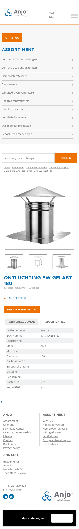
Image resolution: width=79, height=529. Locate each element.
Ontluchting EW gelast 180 (39, 170)
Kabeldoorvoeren (12, 109)
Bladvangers (9, 84)
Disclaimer (9, 444)
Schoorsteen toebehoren (17, 134)
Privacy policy (11, 448)
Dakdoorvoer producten (16, 125)
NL (51, 17)
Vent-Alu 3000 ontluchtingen (19, 59)
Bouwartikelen (51, 444)
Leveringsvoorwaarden (17, 432)
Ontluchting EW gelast (14, 170)
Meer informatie (18, 309)
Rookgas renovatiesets (15, 101)
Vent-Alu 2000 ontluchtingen (19, 67)
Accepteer (62, 518)
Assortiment (18, 167)
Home (7, 167)
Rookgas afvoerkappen (57, 440)
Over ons (8, 424)
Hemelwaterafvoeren (15, 76)
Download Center (13, 428)
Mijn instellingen (32, 518)
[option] (40, 213)
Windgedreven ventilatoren (18, 92)
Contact (7, 440)
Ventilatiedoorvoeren (15, 117)
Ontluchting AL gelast (59, 167)
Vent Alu (48, 421)
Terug (14, 37)
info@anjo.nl (14, 489)
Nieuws (7, 436)
